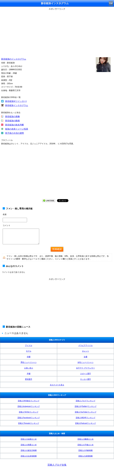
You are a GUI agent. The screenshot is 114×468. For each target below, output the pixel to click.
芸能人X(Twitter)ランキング (85, 406)
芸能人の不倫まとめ (85, 445)
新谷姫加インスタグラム (16, 105)
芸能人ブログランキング (85, 401)
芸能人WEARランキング (85, 418)
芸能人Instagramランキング (29, 406)
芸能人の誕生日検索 (29, 450)
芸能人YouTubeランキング (85, 412)
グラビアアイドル (85, 345)
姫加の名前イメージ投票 (16, 129)
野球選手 (28, 379)
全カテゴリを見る (57, 385)
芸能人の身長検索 (85, 456)
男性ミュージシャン (29, 362)
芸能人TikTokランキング (28, 412)
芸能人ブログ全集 (57, 465)
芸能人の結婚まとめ (29, 439)
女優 (85, 357)
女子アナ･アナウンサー (85, 368)
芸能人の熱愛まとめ (29, 445)
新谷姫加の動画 (12, 120)
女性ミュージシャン (85, 362)
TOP (111, 3)
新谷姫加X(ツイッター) (16, 101)
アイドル (28, 345)
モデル (28, 351)
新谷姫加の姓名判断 (14, 125)
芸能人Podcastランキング (85, 423)
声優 (28, 374)
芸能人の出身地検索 (29, 456)
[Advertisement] (57, 32)
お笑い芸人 (28, 368)
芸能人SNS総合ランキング (28, 401)
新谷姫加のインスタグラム (13, 59)
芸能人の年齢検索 (85, 450)
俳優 (28, 357)
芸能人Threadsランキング (28, 423)
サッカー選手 (85, 379)
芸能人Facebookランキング (29, 418)
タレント (85, 351)
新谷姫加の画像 (12, 116)
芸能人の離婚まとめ (85, 439)
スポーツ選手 (85, 374)
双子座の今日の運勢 (14, 133)
